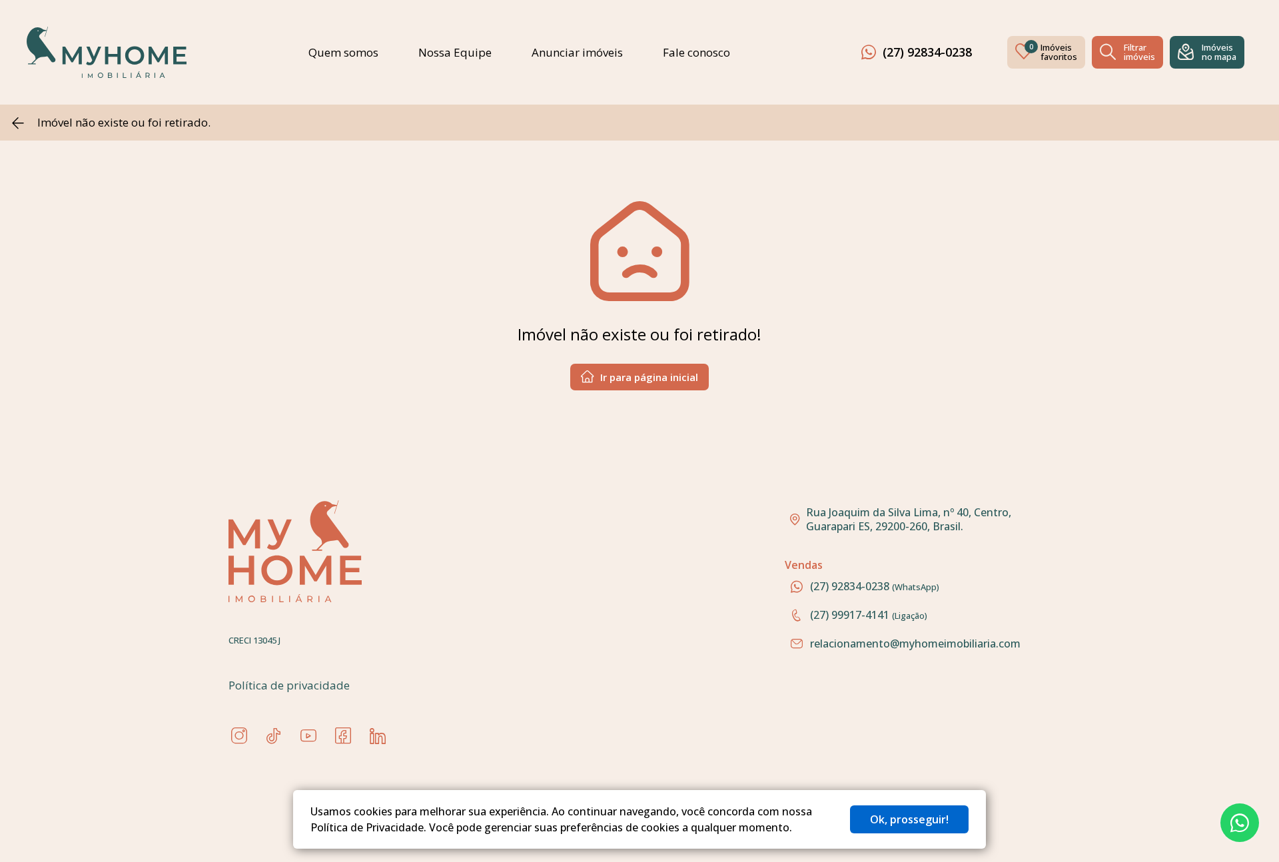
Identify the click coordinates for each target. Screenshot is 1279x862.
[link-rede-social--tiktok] (273, 736)
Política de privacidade (289, 685)
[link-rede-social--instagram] (239, 736)
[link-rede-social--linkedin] (377, 736)
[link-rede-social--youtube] (308, 736)
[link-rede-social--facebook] (343, 736)
